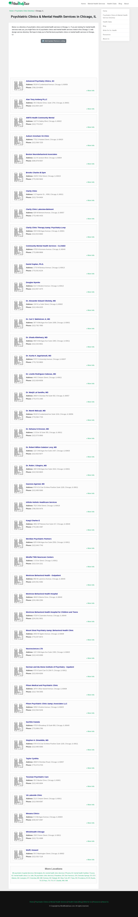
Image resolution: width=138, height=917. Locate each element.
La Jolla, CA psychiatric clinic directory (41, 875)
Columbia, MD (34, 878)
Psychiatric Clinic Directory (24, 11)
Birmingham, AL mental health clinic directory (49, 873)
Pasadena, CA (59, 875)
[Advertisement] (53, 58)
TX (52, 881)
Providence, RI (83, 878)
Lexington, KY (24, 878)
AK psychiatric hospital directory (23, 873)
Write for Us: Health (110, 30)
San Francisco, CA (71, 875)
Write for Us (87, 902)
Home (83, 4)
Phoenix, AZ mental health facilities (77, 873)
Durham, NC (47, 878)
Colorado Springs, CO (85, 875)
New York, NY (65, 878)
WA (66, 881)
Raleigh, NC (56, 878)
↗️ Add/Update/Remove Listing (53, 41)
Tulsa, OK (74, 878)
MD (41, 878)
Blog (120, 4)
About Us (106, 39)
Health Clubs (111, 4)
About (126, 4)
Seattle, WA (60, 881)
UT (55, 881)
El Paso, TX (46, 881)
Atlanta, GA (15, 878)
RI (89, 878)
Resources (107, 35)
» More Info (90, 90)
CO (94, 875)
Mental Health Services (96, 4)
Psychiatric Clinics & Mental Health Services (51, 902)
